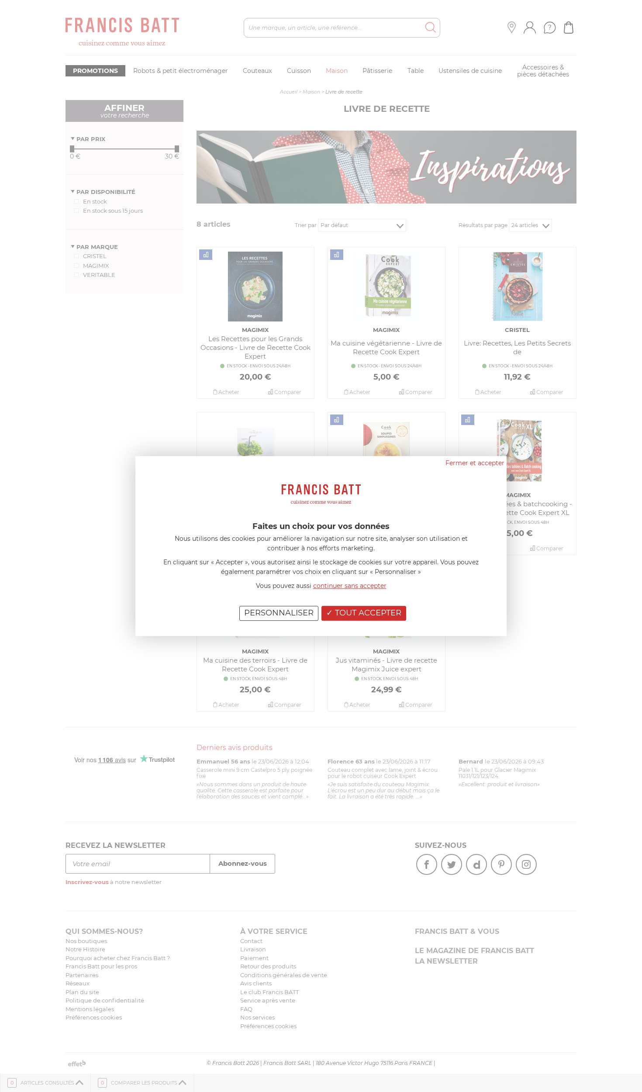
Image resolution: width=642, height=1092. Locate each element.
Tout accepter (367, 613)
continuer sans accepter (350, 586)
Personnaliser (279, 613)
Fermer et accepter (474, 463)
